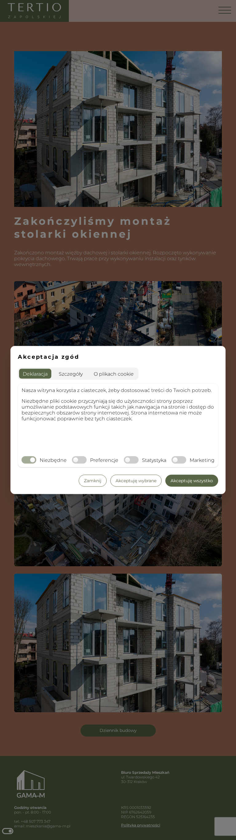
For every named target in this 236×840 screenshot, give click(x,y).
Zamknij (92, 480)
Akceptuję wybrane (136, 480)
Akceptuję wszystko (192, 480)
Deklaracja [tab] (35, 374)
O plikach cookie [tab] (114, 374)
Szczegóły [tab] (71, 374)
